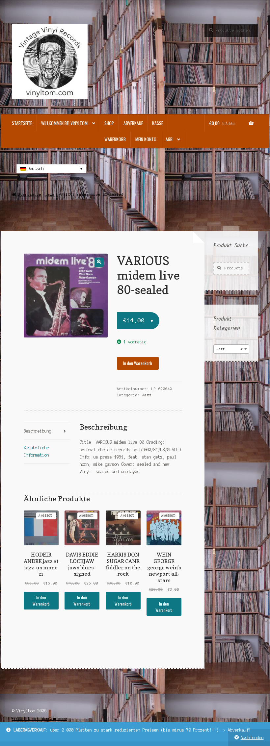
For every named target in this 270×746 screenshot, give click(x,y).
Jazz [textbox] (229, 349)
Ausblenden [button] (252, 737)
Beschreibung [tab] (37, 431)
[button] (98, 262)
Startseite (22, 123)
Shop (109, 123)
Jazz (50, 194)
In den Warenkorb (137, 363)
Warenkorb (115, 139)
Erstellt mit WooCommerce (39, 718)
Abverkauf (238, 730)
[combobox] (231, 349)
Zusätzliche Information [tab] (36, 451)
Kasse (157, 123)
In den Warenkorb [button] (41, 600)
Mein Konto (145, 139)
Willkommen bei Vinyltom (64, 123)
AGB (169, 139)
